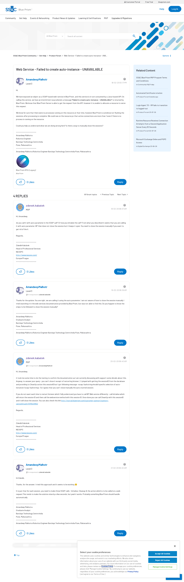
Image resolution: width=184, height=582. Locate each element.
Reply (120, 181)
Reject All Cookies (162, 560)
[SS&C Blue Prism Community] (18, 9)
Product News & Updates (63, 18)
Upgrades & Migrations (122, 18)
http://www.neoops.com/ (26, 255)
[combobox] (102, 36)
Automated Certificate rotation (149, 93)
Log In (175, 8)
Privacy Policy (133, 571)
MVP (106, 18)
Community (10, 18)
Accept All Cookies (162, 554)
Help (161, 8)
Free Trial (149, 2)
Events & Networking (39, 18)
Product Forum (55, 55)
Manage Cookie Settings (162, 567)
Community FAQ (143, 84)
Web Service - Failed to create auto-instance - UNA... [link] (85, 55)
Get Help (23, 18)
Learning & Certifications (89, 18)
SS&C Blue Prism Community (25, 55)
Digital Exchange (144, 146)
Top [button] (18, 555)
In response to (39, 294)
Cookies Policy (107, 566)
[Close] (175, 546)
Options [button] (166, 55)
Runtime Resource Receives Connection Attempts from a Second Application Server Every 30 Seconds (152, 123)
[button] (20, 182)
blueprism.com (164, 2)
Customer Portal (133, 2)
